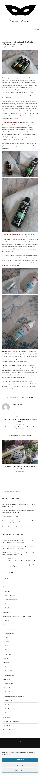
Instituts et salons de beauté (14, 696)
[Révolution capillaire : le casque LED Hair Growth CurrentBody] (20, 452)
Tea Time (8, 608)
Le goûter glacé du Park (10, 517)
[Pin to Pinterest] (29, 397)
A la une (5, 578)
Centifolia (11, 351)
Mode (7, 704)
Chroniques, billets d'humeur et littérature (17, 616)
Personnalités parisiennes (11, 721)
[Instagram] (35, 30)
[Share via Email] (32, 397)
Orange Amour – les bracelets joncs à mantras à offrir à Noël (18, 554)
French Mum (9, 671)
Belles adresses (8, 587)
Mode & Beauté (8, 688)
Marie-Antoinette (11, 650)
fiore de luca (6, 547)
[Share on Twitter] (28, 397)
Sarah (7, 620)
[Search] (38, 30)
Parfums (8, 713)
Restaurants (9, 604)
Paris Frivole (12, 47)
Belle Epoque (9, 646)
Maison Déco (9, 675)
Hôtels (5, 658)
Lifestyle (6, 662)
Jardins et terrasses (11, 599)
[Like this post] (24, 397)
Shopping (6, 725)
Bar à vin (8, 591)
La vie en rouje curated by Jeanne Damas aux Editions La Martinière (18, 541)
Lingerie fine (9, 700)
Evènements (7, 625)
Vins (6, 637)
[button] (3, 457)
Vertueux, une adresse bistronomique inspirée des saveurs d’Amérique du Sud (18, 511)
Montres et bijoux (11, 709)
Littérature (7, 679)
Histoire (6, 641)
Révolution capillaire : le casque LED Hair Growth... (20, 467)
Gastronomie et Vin (9, 629)
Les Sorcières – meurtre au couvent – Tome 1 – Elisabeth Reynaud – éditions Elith (19, 560)
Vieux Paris (9, 654)
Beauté (5, 583)
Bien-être (8, 667)
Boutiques (6, 612)
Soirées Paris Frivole (10, 730)
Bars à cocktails (10, 595)
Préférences (20, 770)
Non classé (6, 717)
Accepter (20, 760)
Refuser (20, 765)
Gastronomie (9, 633)
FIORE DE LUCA (7, 553)
